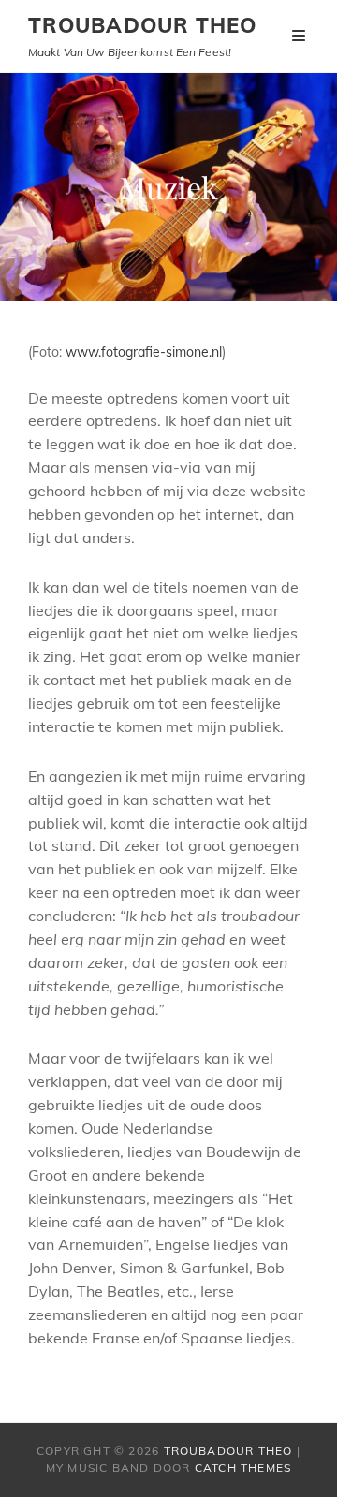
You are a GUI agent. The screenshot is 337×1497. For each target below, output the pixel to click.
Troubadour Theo (142, 25)
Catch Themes (243, 1467)
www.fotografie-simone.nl (144, 352)
